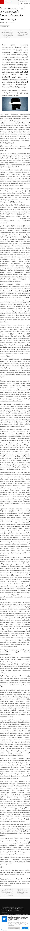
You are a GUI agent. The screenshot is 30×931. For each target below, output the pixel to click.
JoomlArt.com (20, 908)
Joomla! (3, 910)
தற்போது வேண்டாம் (14, 928)
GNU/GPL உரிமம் (8, 910)
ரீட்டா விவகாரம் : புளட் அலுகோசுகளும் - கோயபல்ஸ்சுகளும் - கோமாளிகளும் (13, 13)
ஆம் (25, 928)
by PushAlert (4, 930)
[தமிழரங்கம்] (8, 2)
